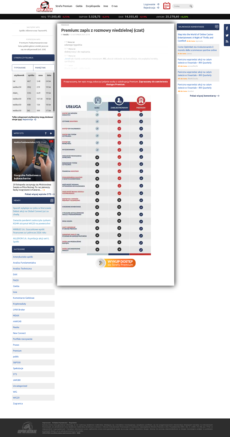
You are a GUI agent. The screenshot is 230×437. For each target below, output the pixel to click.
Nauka (16, 327)
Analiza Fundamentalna (24, 142)
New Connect (19, 333)
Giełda (79, 6)
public (16, 356)
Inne (105, 6)
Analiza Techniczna (22, 268)
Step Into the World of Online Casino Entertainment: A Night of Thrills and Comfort (195, 37)
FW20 (16, 280)
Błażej (66, 34)
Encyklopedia (93, 6)
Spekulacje (18, 368)
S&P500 (16, 362)
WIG (15, 392)
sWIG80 (16, 380)
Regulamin (73, 423)
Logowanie (149, 4)
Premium (65, 25)
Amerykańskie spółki (23, 257)
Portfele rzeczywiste (22, 339)
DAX (15, 274)
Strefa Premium (64, 6)
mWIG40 (17, 321)
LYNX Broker (19, 309)
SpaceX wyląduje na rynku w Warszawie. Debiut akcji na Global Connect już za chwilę (32, 211)
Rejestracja (149, 7)
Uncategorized (20, 386)
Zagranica (18, 403)
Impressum (46, 423)
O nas (115, 6)
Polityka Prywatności (59, 423)
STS (38, 142)
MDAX (16, 315)
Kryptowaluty (19, 304)
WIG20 (16, 397)
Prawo (16, 345)
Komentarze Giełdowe (23, 298)
